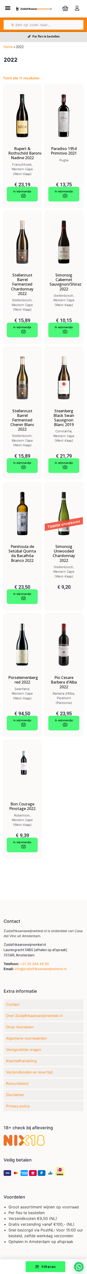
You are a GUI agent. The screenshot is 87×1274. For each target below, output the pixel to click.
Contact (12, 1004)
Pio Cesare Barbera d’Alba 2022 (64, 682)
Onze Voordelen (20, 1027)
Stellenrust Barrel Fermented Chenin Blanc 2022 (22, 420)
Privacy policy (18, 1106)
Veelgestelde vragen (23, 1049)
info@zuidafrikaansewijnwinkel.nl (40, 969)
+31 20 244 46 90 (34, 964)
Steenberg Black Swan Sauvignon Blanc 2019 (63, 418)
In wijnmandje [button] (22, 191)
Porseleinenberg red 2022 (22, 679)
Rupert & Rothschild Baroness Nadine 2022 (22, 153)
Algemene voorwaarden (26, 1038)
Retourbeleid (17, 1083)
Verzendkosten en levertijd (29, 1072)
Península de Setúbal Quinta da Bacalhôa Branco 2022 (22, 553)
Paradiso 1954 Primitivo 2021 (64, 151)
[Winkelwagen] (65, 8)
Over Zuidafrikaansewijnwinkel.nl (34, 1015)
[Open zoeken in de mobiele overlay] (43, 25)
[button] (8, 8)
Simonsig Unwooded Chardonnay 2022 (64, 553)
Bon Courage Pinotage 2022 (22, 806)
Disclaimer (15, 1094)
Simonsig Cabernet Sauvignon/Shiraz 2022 (64, 282)
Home (8, 47)
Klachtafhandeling (21, 1061)
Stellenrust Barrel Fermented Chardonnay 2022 (22, 284)
